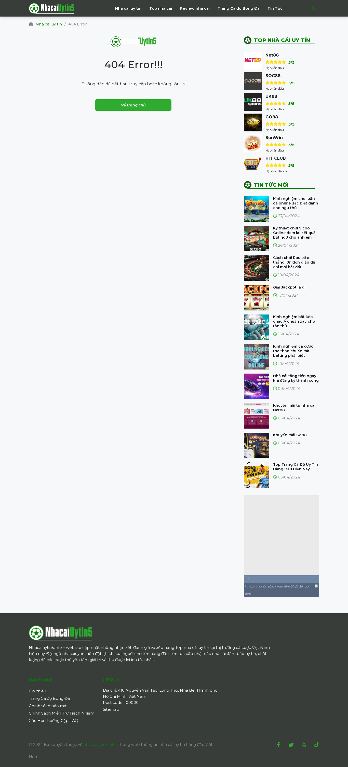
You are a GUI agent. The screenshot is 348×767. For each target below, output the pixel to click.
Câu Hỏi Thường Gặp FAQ (53, 720)
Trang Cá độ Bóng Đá (239, 8)
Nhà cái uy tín (128, 8)
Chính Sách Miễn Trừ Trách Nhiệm (61, 713)
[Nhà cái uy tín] (60, 632)
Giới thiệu (37, 691)
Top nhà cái (160, 8)
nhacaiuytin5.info (100, 744)
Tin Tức (275, 8)
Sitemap (111, 709)
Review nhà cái (195, 8)
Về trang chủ (133, 105)
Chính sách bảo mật (48, 705)
